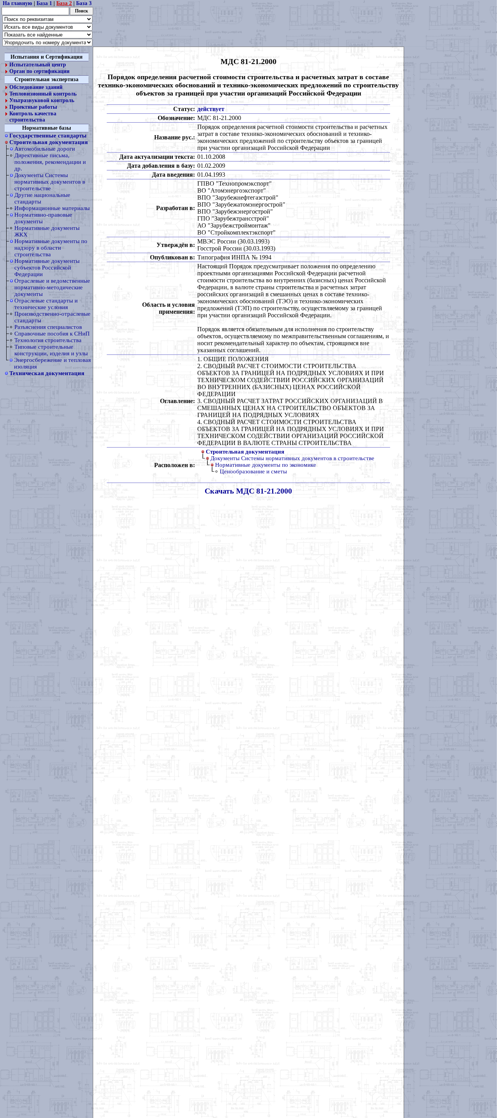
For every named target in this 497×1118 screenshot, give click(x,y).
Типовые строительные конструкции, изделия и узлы (51, 350)
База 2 (64, 3)
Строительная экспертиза (46, 79)
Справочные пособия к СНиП (52, 333)
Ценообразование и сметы (253, 471)
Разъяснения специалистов (48, 327)
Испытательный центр (37, 65)
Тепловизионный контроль (42, 94)
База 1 (44, 3)
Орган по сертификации (39, 71)
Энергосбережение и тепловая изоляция (52, 363)
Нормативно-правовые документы (43, 218)
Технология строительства (48, 340)
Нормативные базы (46, 128)
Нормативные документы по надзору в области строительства (50, 247)
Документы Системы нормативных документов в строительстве (49, 181)
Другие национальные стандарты (42, 198)
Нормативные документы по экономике (265, 464)
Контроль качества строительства (32, 117)
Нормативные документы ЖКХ (47, 231)
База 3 (84, 3)
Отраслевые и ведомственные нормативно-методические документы (52, 287)
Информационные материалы (52, 208)
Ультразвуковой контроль (41, 100)
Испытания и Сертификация (46, 57)
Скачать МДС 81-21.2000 (248, 490)
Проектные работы (33, 107)
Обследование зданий (36, 87)
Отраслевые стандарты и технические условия (46, 303)
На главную (17, 3)
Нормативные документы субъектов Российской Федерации (47, 267)
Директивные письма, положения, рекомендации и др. (50, 162)
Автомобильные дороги (44, 149)
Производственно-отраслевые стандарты (52, 317)
